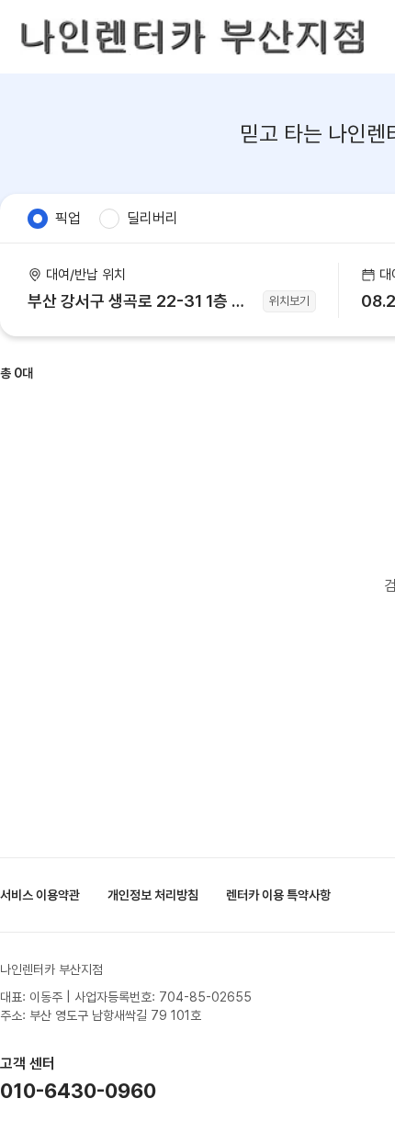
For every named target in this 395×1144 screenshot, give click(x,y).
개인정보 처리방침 (152, 895)
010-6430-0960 (78, 1091)
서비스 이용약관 (40, 895)
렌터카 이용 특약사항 (278, 895)
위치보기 (289, 301)
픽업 (68, 218)
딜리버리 (152, 218)
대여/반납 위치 (86, 274)
